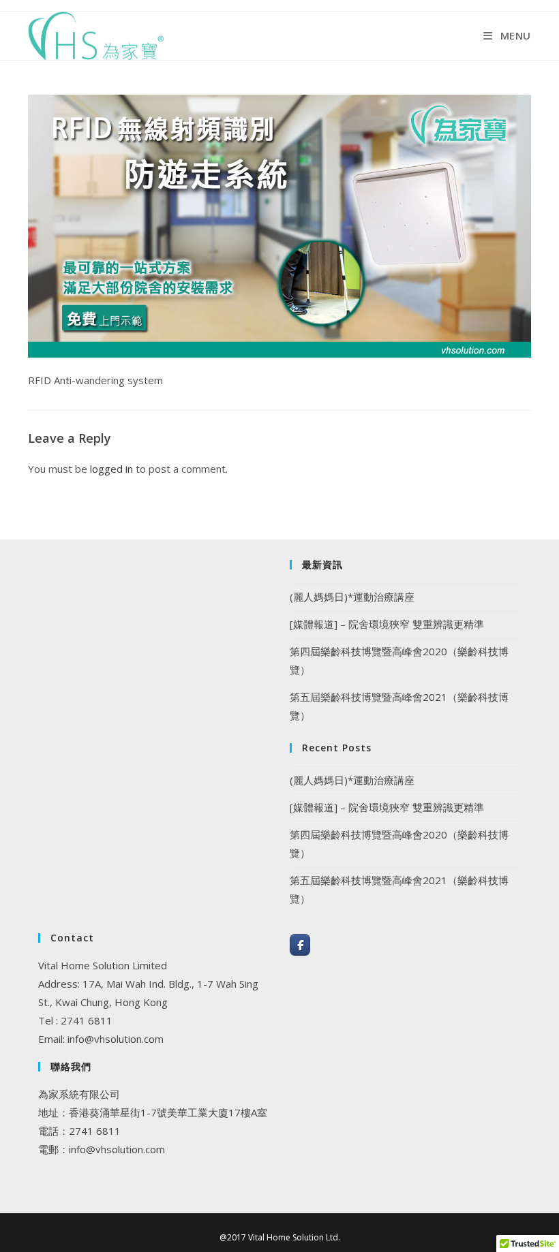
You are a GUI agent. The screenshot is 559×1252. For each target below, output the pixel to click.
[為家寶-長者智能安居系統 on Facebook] (300, 945)
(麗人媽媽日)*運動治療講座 (352, 597)
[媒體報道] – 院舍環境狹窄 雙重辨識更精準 (387, 624)
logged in (111, 468)
